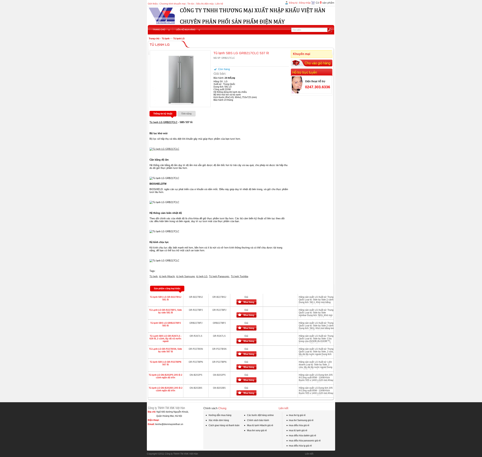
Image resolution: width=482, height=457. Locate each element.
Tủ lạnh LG (179, 38)
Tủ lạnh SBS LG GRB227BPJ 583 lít (165, 324)
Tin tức (190, 3)
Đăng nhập (305, 3)
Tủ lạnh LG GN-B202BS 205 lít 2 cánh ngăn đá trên (165, 389)
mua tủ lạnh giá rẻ (298, 430)
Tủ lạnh (165, 38)
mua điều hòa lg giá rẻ (300, 445)
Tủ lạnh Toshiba (239, 276)
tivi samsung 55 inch (211, 453)
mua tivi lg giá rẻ (297, 415)
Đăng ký (293, 3)
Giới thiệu (153, 3)
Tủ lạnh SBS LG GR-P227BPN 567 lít (165, 363)
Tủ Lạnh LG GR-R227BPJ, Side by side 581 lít (165, 311)
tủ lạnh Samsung (185, 276)
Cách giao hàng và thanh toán (223, 425)
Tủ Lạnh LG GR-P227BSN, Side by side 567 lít (165, 350)
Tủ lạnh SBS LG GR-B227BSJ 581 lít (165, 298)
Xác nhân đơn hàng (218, 420)
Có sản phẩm (325, 2)
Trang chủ (154, 38)
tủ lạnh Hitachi (167, 276)
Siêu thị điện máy (205, 3)
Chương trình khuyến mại (172, 3)
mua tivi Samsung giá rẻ (301, 420)
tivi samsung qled (234, 453)
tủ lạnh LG (201, 276)
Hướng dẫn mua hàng (219, 415)
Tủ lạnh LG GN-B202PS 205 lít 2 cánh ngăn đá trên (165, 376)
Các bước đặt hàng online (260, 415)
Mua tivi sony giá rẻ (256, 430)
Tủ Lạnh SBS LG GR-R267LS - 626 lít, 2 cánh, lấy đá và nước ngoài (165, 339)
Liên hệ (219, 3)
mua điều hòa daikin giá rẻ (302, 435)
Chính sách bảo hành (257, 420)
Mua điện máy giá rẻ (324, 453)
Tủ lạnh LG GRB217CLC (163, 122)
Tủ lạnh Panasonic (219, 276)
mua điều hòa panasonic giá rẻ (305, 440)
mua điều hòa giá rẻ (299, 425)
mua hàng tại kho (255, 453)
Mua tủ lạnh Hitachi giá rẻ (259, 425)
